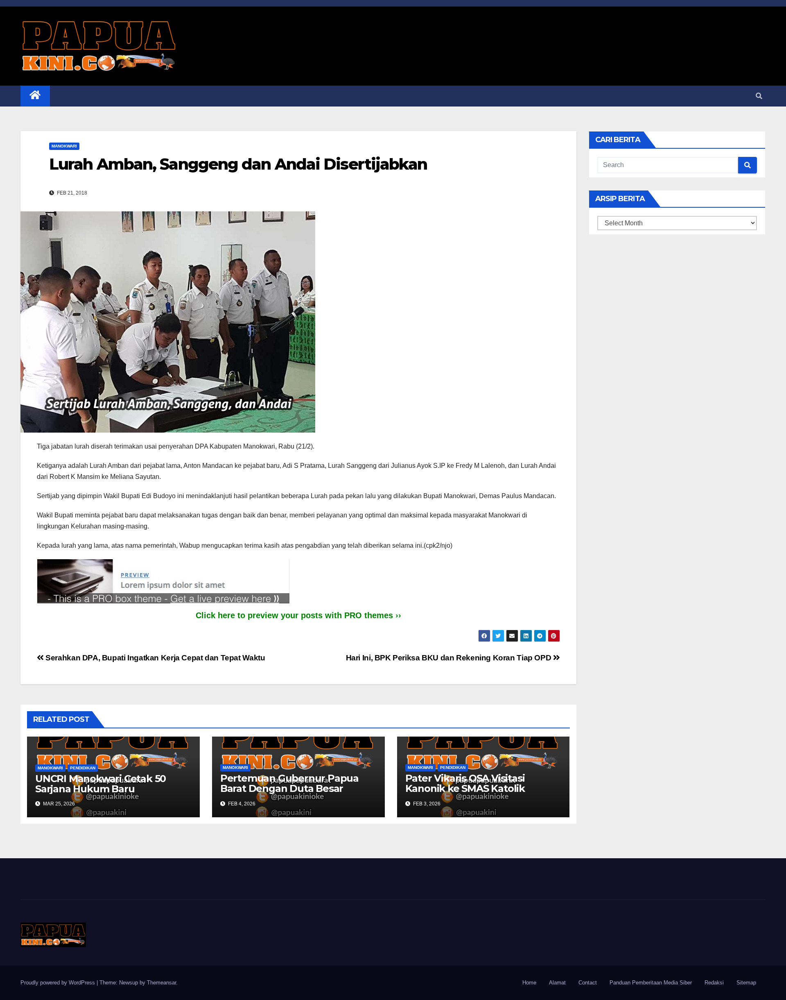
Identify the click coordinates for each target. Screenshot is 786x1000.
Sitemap (746, 983)
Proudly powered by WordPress (58, 983)
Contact (587, 983)
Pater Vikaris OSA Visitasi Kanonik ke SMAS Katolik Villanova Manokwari (465, 788)
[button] (759, 96)
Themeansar (161, 983)
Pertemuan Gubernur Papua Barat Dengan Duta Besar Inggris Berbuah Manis (289, 788)
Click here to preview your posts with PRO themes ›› (298, 615)
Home (529, 983)
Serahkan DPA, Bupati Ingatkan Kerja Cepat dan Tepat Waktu (154, 657)
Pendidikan (82, 768)
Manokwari (64, 146)
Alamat (557, 983)
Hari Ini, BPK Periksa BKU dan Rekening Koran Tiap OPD (449, 657)
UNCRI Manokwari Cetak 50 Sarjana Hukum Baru (100, 784)
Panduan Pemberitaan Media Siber (651, 983)
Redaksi (714, 983)
